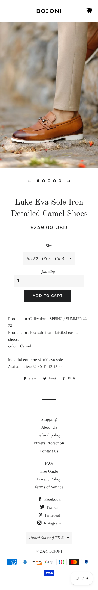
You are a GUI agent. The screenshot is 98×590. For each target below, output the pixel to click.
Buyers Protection (49, 443)
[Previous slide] (29, 181)
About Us (49, 427)
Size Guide (49, 471)
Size (49, 245)
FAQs (49, 463)
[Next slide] (69, 181)
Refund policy (49, 435)
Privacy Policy (49, 479)
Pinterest (52, 515)
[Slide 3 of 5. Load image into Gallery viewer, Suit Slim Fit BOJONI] (49, 181)
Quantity (47, 271)
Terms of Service (49, 487)
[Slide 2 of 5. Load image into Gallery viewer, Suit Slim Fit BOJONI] (43, 181)
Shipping (49, 419)
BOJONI (49, 11)
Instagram (52, 523)
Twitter (51, 507)
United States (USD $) (46, 537)
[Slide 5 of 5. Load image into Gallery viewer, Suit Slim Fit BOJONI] (60, 181)
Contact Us (49, 451)
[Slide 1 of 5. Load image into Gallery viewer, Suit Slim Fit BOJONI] (38, 181)
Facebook (51, 499)
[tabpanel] (49, 94)
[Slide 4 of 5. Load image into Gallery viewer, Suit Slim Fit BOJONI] (54, 181)
